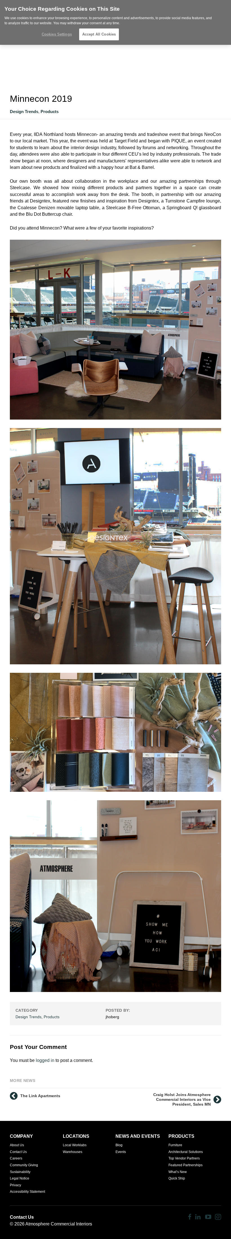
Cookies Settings (57, 34)
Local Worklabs (74, 1145)
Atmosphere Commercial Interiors (58, 1224)
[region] (115, 22)
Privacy (15, 1185)
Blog (119, 1145)
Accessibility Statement (27, 1192)
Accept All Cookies (99, 34)
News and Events (137, 1136)
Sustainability (20, 1172)
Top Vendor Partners (184, 1158)
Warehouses (72, 1152)
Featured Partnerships (185, 1165)
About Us (17, 1145)
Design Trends (24, 111)
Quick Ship (176, 1178)
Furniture (175, 1145)
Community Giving (24, 1165)
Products (50, 111)
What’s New (177, 1172)
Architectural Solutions (185, 1152)
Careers (16, 1158)
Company (21, 1136)
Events (120, 1152)
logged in (45, 1060)
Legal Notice (19, 1178)
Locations (76, 1136)
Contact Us (18, 1152)
